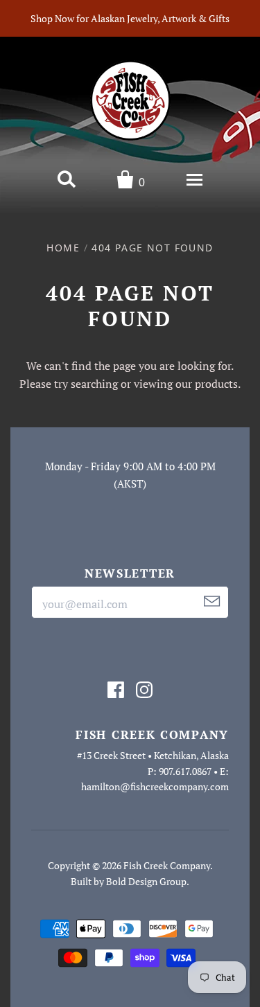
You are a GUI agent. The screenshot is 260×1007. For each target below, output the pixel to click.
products (216, 383)
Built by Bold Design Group (129, 881)
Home (63, 247)
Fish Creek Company (166, 865)
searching (94, 383)
